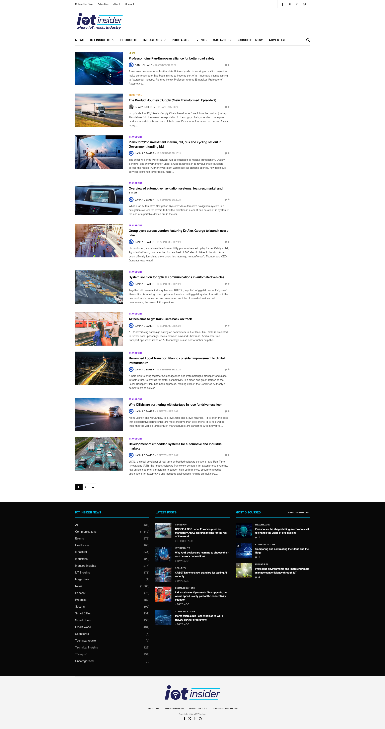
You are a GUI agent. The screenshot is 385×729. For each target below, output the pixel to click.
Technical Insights (86, 647)
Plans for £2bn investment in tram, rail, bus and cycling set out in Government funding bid (175, 144)
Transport (135, 137)
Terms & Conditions (225, 708)
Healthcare (82, 545)
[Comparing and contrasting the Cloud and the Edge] (244, 550)
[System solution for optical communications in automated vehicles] (99, 287)
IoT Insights (100, 40)
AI (76, 524)
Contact (129, 4)
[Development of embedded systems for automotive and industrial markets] (99, 454)
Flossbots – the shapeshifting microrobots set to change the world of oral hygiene (282, 530)
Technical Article (85, 640)
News (79, 40)
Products (128, 40)
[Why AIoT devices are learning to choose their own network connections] (163, 554)
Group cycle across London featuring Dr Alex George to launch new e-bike (179, 232)
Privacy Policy (198, 708)
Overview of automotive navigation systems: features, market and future (176, 190)
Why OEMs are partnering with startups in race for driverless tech (176, 404)
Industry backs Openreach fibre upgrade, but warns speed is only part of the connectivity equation (201, 595)
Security (80, 606)
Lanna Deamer (144, 153)
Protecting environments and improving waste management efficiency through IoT (282, 570)
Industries (152, 40)
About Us (153, 708)
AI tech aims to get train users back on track (160, 319)
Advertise (102, 4)
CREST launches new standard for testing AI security (201, 574)
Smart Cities (83, 613)
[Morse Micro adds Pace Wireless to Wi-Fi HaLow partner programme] (163, 617)
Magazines (222, 40)
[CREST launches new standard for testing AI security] (163, 574)
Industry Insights (85, 565)
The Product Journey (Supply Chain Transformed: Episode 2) (172, 100)
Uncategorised (84, 660)
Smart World (83, 626)
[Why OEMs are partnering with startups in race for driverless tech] (99, 414)
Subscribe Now (84, 4)
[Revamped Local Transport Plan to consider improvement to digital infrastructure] (99, 368)
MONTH (300, 512)
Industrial (135, 95)
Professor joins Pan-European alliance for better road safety (172, 58)
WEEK (291, 512)
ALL (307, 512)
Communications (85, 531)
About (116, 4)
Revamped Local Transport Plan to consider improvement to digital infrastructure (177, 360)
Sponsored (82, 633)
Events (201, 40)
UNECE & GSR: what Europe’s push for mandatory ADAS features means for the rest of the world (201, 532)
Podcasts (180, 40)
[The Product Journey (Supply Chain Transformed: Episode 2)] (99, 110)
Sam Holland (143, 65)
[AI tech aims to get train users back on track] (99, 329)
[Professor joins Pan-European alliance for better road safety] (99, 68)
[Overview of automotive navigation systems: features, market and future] (99, 198)
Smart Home (83, 620)
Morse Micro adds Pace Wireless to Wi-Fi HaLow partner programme (199, 617)
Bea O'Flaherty (145, 107)
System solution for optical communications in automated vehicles (176, 277)
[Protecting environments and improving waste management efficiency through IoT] (244, 570)
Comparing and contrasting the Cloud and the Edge (282, 550)
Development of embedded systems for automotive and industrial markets (175, 446)
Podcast (80, 592)
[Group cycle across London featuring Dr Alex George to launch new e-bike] (99, 240)
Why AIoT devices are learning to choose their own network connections (201, 554)
